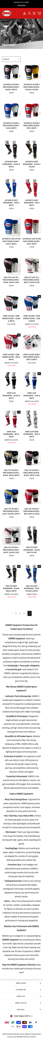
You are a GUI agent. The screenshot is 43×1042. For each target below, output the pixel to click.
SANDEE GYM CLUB (21, 1003)
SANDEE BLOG (21, 996)
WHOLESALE (21, 1010)
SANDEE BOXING (21, 983)
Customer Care (21, 990)
